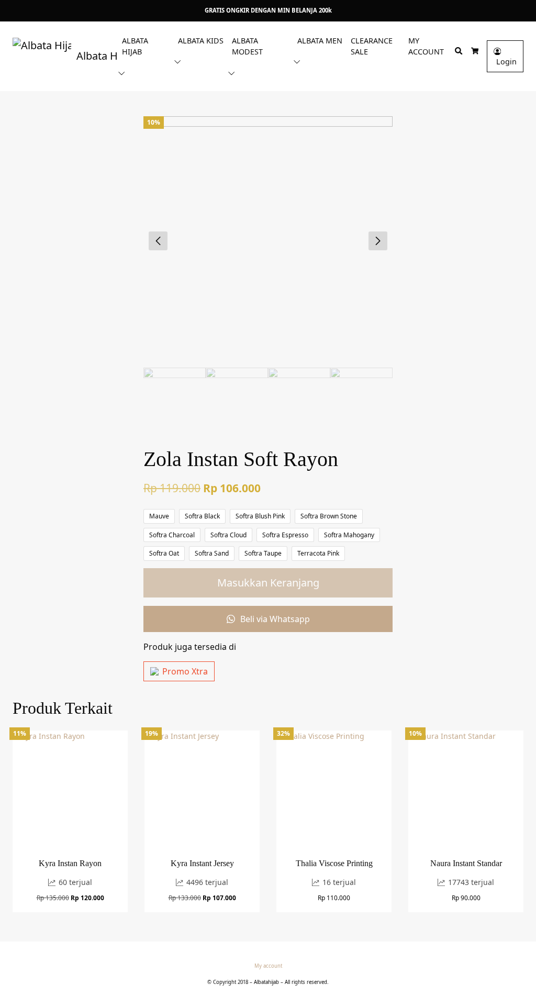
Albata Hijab (135, 46)
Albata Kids (201, 41)
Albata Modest (247, 46)
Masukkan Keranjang (268, 583)
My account (426, 46)
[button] (123, 73)
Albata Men (319, 41)
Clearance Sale (372, 46)
